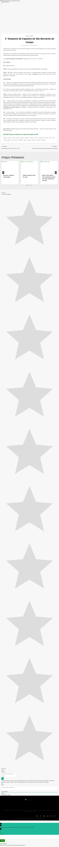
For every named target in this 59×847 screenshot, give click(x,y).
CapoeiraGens (31, 818)
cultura (46, 137)
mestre (33, 140)
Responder (2, 834)
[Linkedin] (51, 816)
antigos (22, 137)
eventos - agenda (7, 140)
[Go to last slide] (3, 172)
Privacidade (39, 818)
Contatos (43, 818)
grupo (25, 140)
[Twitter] (40, 816)
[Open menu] (56, 2)
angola (17, 137)
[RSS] (54, 816)
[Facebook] (36, 816)
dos (53, 137)
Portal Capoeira (3, 843)
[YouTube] (47, 816)
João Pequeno (18, 818)
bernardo (27, 137)
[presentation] (10, 167)
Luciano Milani (25, 45)
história (29, 140)
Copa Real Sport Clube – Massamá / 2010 (10, 147)
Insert (2, 840)
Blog (14, 818)
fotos (16, 140)
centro (36, 137)
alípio (13, 137)
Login (2, 770)
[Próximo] (56, 172)
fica (12, 140)
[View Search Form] (54, 3)
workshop (43, 140)
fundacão (20, 140)
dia (50, 137)
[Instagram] (44, 816)
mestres (38, 140)
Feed (35, 818)
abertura (5, 137)
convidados (41, 137)
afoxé (10, 137)
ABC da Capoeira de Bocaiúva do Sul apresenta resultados (45, 147)
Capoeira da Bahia (25, 818)
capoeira (31, 137)
